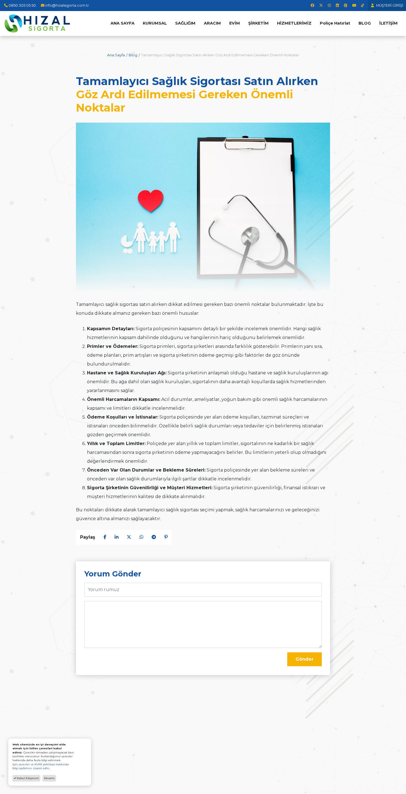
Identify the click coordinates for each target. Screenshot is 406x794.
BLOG (364, 23)
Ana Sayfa (116, 55)
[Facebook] (312, 5)
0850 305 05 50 (22, 5)
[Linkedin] (337, 5)
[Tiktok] (362, 5)
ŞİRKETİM (258, 23)
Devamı (49, 778)
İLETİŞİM (388, 23)
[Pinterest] (345, 5)
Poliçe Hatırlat (335, 23)
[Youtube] (354, 5)
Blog (133, 55)
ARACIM (212, 23)
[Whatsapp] (141, 537)
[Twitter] (321, 5)
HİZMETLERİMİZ (294, 23)
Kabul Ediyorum (27, 778)
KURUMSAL (155, 23)
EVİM (234, 23)
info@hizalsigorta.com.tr (67, 5)
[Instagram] (329, 5)
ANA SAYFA (122, 23)
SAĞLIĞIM (185, 23)
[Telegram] (154, 537)
